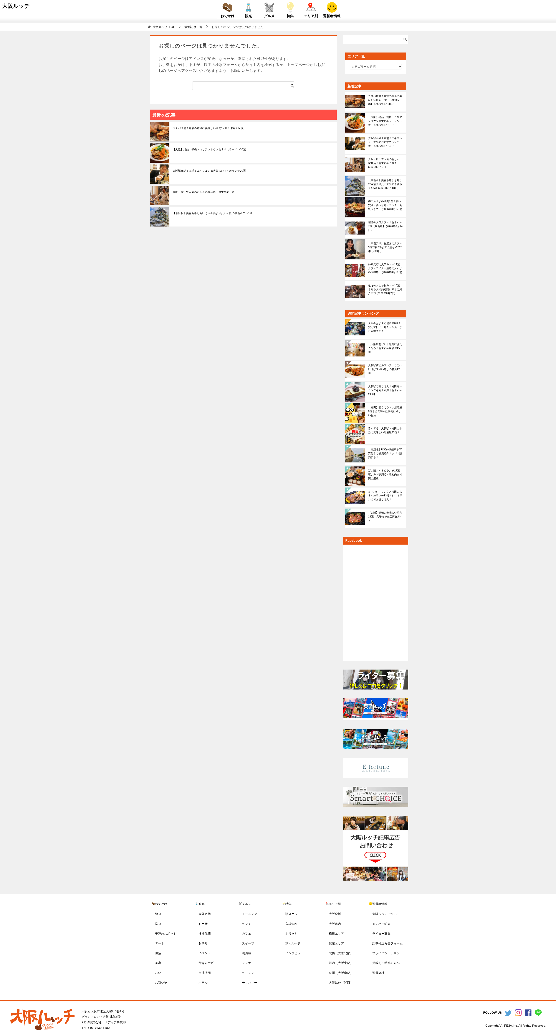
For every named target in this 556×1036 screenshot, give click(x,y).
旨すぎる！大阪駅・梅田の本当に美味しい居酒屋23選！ (385, 430)
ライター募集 (381, 933)
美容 (158, 963)
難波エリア (336, 943)
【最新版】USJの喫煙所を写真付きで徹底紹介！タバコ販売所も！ (385, 453)
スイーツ (248, 943)
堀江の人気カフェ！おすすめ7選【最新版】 (385, 226)
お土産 (203, 924)
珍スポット (293, 914)
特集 (290, 16)
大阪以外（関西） (341, 982)
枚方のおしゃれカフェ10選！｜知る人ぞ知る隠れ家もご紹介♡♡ (385, 289)
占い (158, 973)
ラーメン (248, 973)
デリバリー (249, 982)
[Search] (292, 85)
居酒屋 (246, 953)
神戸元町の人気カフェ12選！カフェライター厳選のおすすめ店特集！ (385, 268)
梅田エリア (336, 933)
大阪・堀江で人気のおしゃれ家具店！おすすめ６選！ (205, 192)
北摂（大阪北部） (341, 953)
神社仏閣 (205, 933)
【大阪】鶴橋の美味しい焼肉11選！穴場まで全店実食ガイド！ (385, 516)
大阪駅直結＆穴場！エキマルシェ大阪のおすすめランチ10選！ (211, 170)
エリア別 (311, 16)
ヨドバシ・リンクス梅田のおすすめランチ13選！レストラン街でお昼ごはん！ (385, 495)
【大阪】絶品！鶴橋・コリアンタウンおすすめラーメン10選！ (211, 149)
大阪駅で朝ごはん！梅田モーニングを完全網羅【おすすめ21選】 (385, 390)
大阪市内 (335, 924)
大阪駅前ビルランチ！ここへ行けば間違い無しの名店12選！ (385, 369)
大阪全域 (335, 914)
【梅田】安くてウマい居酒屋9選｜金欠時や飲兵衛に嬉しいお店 (385, 411)
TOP (164, 27)
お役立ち (291, 933)
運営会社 (378, 973)
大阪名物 (205, 914)
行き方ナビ (206, 963)
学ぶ (158, 924)
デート (159, 943)
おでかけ (228, 16)
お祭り (203, 943)
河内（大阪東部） (341, 963)
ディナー (248, 963)
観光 (248, 16)
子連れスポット (165, 933)
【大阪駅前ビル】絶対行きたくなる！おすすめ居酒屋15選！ (385, 348)
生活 (158, 953)
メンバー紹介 (381, 924)
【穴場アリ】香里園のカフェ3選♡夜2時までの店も (385, 247)
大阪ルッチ (16, 6)
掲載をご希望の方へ (386, 963)
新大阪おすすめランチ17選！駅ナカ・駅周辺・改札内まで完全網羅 (385, 474)
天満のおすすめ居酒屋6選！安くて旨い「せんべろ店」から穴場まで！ (385, 327)
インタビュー (294, 953)
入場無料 (291, 924)
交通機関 (205, 973)
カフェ (246, 933)
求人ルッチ (293, 943)
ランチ (246, 924)
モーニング (249, 914)
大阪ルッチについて (386, 914)
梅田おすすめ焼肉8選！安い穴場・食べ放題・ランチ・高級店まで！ (385, 205)
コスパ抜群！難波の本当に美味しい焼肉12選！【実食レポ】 (209, 128)
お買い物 (161, 982)
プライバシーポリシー (387, 953)
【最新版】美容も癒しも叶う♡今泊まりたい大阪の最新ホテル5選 (212, 213)
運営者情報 (332, 16)
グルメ (269, 16)
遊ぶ (158, 914)
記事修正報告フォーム (387, 943)
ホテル (203, 982)
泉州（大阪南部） (341, 973)
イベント (205, 953)
